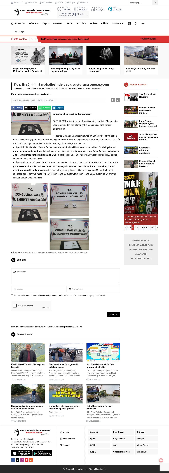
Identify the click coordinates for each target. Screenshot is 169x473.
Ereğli (28, 88)
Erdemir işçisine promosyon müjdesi (147, 110)
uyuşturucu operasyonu (70, 252)
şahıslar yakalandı (54, 252)
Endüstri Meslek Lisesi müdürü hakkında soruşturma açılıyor (147, 166)
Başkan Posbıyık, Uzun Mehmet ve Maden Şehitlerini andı (27, 71)
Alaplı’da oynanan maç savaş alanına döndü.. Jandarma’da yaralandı (148, 139)
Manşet (41, 88)
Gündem (34, 88)
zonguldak (83, 252)
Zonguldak (49, 88)
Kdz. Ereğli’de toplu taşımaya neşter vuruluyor (65, 69)
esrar (23, 252)
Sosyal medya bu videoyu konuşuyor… (101, 69)
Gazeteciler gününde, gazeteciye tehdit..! (144, 152)
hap (26, 252)
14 (157, 227)
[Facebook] (13, 460)
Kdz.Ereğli (32, 252)
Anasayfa (19, 88)
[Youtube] (26, 460)
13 (154, 227)
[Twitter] (17, 460)
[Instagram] (22, 460)
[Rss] (31, 460)
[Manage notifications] (161, 460)
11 (149, 227)
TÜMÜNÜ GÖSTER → (149, 39)
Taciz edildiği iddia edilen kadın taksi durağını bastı (65, 39)
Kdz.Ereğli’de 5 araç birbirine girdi (140, 69)
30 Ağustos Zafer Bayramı (147, 95)
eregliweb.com (82, 469)
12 (152, 227)
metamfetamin (42, 252)
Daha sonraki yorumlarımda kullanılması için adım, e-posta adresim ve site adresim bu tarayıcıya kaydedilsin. (59, 295)
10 (147, 227)
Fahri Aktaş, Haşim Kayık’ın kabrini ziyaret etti (148, 123)
